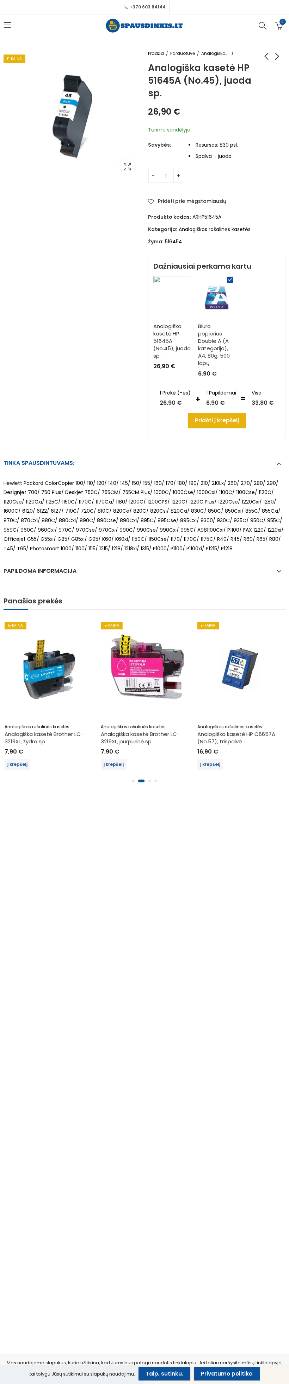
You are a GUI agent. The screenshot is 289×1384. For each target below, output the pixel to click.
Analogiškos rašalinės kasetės (215, 53)
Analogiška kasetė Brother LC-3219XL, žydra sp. (43, 737)
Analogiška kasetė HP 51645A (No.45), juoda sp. (172, 340)
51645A (173, 241)
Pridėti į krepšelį (217, 420)
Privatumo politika (227, 1373)
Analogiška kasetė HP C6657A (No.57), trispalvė (236, 737)
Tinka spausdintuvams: (39, 463)
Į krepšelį (17, 764)
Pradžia (156, 53)
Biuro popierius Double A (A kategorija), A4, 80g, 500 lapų (214, 344)
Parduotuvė (182, 53)
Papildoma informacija (40, 571)
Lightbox (127, 167)
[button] (133, 781)
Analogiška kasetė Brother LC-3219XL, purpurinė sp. (139, 737)
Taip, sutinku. (164, 1373)
